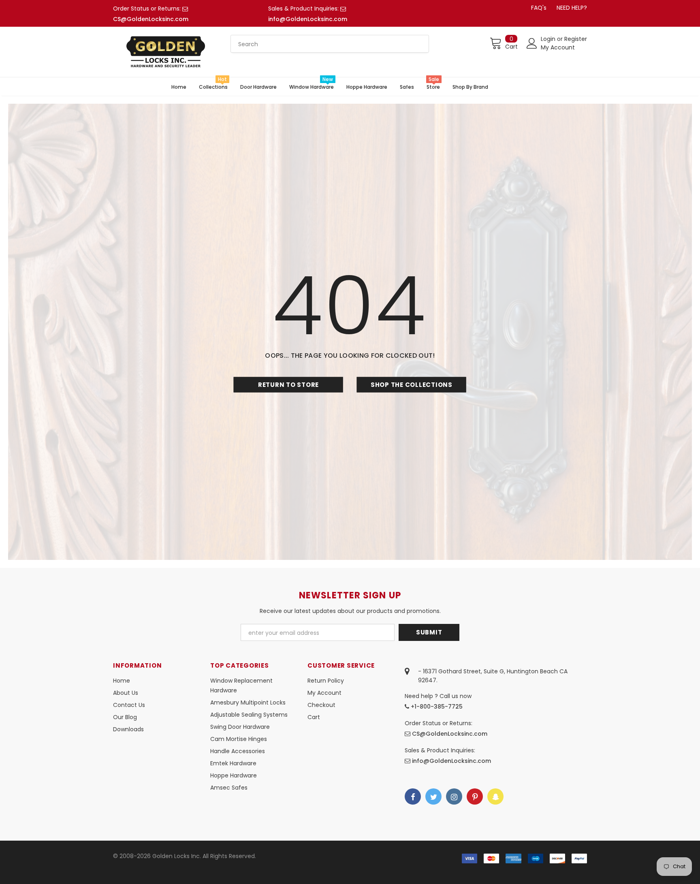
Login (549, 39)
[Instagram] (454, 796)
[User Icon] (532, 43)
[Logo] (165, 52)
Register (575, 39)
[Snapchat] (495, 796)
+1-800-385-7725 (436, 707)
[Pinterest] (475, 796)
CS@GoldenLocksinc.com (150, 19)
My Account (558, 47)
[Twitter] (433, 796)
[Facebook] (413, 796)
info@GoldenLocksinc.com (307, 19)
